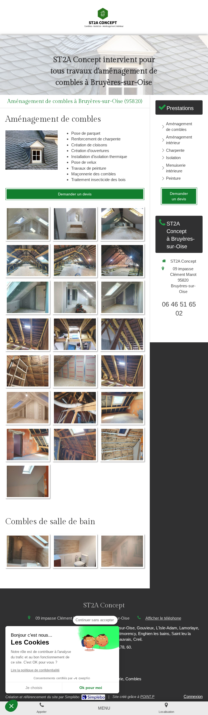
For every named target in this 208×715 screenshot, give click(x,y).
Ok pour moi (90, 687)
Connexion (193, 696)
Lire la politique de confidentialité (35, 670)
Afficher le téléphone (163, 618)
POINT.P (147, 697)
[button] (11, 705)
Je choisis (33, 687)
